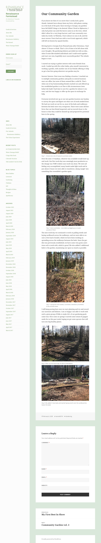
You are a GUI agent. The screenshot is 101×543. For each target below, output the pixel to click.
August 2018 (9, 277)
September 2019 (11, 236)
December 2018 (10, 264)
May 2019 (9, 248)
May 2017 (9, 324)
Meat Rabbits (10, 173)
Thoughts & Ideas (11, 189)
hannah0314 (59, 416)
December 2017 (10, 302)
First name (9, 58)
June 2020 (9, 220)
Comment (46, 442)
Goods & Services (11, 29)
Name (44, 469)
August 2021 (9, 210)
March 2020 (9, 226)
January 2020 (10, 232)
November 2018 (10, 267)
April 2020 (9, 223)
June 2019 (9, 245)
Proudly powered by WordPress (51, 539)
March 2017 (9, 330)
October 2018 (10, 270)
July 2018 (8, 280)
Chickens (8, 183)
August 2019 (9, 239)
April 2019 (9, 251)
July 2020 (8, 217)
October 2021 (10, 207)
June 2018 (9, 283)
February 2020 (10, 229)
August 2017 (9, 315)
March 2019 (9, 255)
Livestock (9, 177)
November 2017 (10, 305)
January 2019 (10, 261)
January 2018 (10, 299)
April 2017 (9, 327)
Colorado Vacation (11, 159)
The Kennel (9, 42)
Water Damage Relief (12, 46)
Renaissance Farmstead (12, 15)
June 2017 (9, 321)
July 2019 (8, 242)
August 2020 (9, 213)
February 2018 (10, 296)
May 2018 (9, 286)
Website (44, 485)
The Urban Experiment (13, 137)
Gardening (9, 180)
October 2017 (10, 308)
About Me (9, 33)
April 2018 (9, 289)
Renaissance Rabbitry (12, 39)
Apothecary (9, 195)
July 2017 (8, 318)
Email (8, 64)
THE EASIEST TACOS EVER (14, 162)
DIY (7, 186)
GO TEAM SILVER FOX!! (13, 149)
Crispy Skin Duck (11, 155)
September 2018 (11, 273)
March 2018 (9, 292)
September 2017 (11, 311)
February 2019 (10, 258)
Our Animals (9, 36)
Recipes (8, 192)
